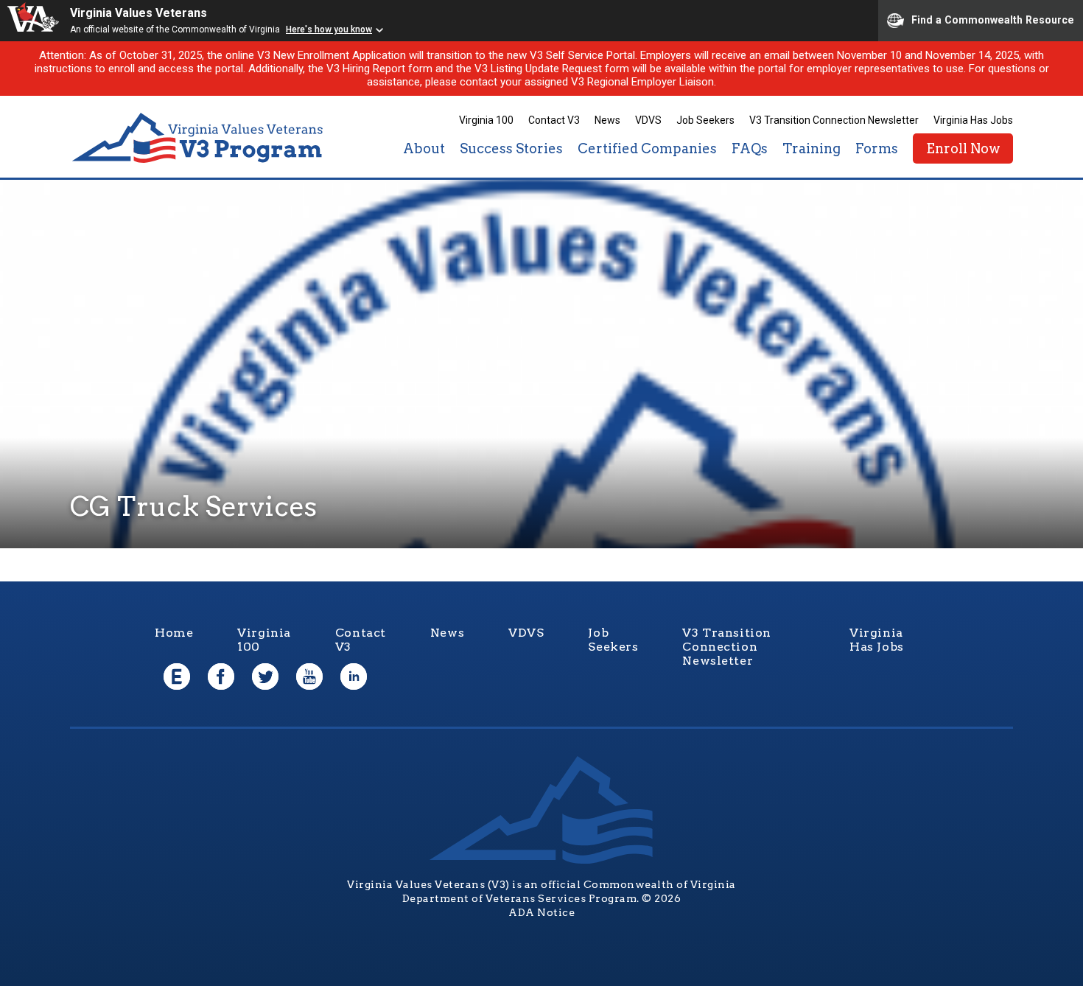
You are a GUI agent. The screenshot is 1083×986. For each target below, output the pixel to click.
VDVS (648, 120)
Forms (876, 148)
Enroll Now (963, 148)
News (607, 120)
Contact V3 (554, 120)
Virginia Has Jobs (973, 120)
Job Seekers (705, 120)
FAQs (750, 148)
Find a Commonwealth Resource (992, 19)
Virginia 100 (486, 120)
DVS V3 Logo (199, 138)
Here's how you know (329, 29)
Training (811, 148)
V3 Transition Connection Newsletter (834, 120)
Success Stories (511, 148)
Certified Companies (647, 148)
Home (174, 633)
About (424, 148)
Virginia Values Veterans (138, 13)
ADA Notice (541, 912)
